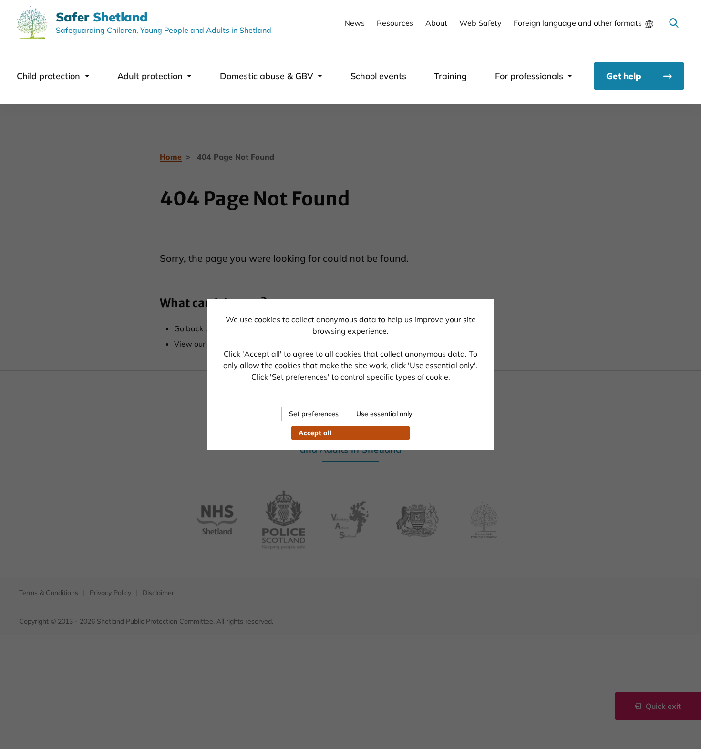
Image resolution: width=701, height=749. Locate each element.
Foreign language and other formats (578, 23)
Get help (623, 76)
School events (378, 76)
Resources (395, 23)
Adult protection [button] (150, 76)
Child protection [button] (48, 76)
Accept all (315, 433)
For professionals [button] (529, 76)
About (436, 23)
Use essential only (384, 414)
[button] (673, 22)
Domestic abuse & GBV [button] (266, 76)
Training (450, 76)
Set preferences (314, 414)
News (354, 23)
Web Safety (480, 23)
